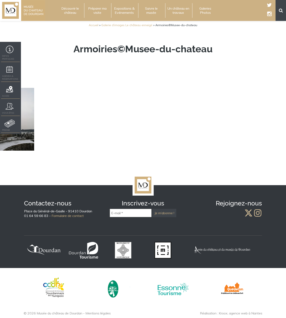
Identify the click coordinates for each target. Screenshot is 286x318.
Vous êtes (8, 113)
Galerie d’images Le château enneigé (126, 25)
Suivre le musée (151, 10)
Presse (6, 130)
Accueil (93, 25)
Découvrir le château (70, 10)
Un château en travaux (178, 10)
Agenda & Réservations (10, 77)
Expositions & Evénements (124, 10)
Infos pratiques (8, 57)
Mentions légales (98, 313)
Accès (5, 96)
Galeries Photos (205, 10)
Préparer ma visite (97, 10)
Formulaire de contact (68, 216)
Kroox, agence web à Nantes (240, 313)
